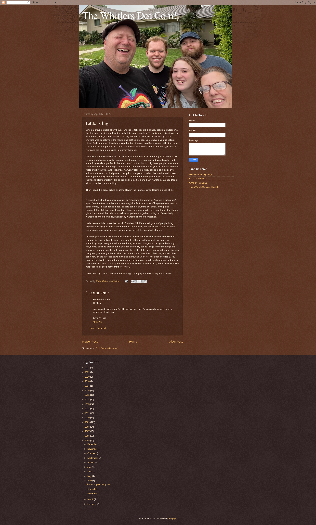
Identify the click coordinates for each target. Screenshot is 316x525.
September (92, 458)
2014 (87, 399)
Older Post (176, 341)
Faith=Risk (92, 493)
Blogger (172, 518)
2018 (87, 381)
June (90, 471)
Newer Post (90, 341)
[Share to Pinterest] (145, 281)
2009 (87, 422)
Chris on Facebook (198, 178)
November (92, 449)
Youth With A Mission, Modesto (204, 187)
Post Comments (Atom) (107, 348)
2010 (87, 417)
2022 (87, 372)
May (89, 476)
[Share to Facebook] (142, 281)
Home (133, 341)
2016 (87, 390)
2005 (87, 440)
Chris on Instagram (198, 183)
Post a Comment (98, 328)
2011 (87, 413)
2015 (87, 395)
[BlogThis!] (135, 281)
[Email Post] (126, 281)
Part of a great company (98, 484)
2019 (87, 377)
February (91, 504)
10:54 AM (97, 322)
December (92, 444)
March (90, 499)
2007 (87, 431)
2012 (87, 408)
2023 (87, 367)
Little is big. (92, 489)
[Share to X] (138, 281)
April (89, 480)
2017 (87, 386)
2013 (87, 404)
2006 (87, 436)
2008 (87, 427)
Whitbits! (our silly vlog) (200, 174)
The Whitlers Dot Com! (129, 15)
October (91, 453)
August (91, 462)
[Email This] (132, 281)
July (89, 467)
